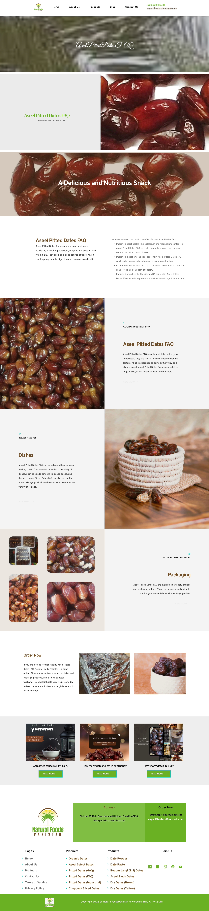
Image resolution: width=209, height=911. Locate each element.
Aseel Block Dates (122, 877)
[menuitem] (58, 7)
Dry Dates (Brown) (122, 883)
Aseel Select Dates (81, 865)
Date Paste (117, 865)
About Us (31, 865)
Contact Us (32, 877)
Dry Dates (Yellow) (122, 889)
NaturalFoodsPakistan (115, 901)
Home (29, 859)
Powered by (135, 901)
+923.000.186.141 (155, 5)
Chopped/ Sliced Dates (84, 889)
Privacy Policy (34, 889)
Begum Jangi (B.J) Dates (126, 871)
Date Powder (118, 859)
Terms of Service (36, 883)
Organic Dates (78, 859)
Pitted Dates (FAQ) (81, 877)
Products (31, 871)
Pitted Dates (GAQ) (81, 871)
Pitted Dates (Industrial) (85, 883)
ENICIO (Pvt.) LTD (153, 901)
